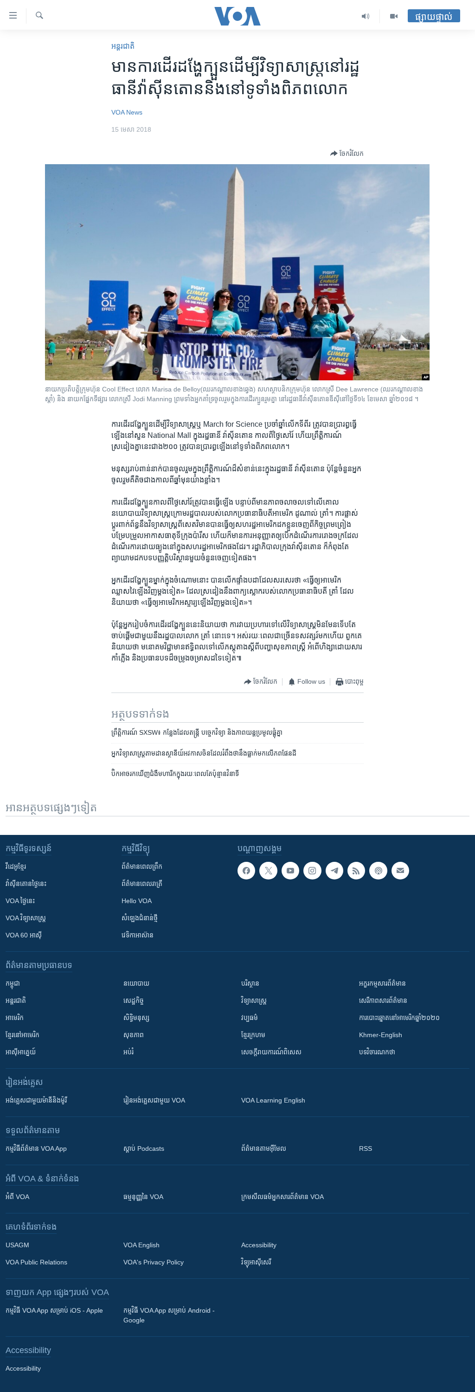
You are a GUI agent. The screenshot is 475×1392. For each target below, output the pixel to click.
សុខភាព (133, 1035)
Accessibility (258, 1245)
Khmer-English (380, 1035)
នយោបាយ (136, 983)
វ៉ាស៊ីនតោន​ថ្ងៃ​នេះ (26, 883)
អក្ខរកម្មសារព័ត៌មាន (382, 983)
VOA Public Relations (36, 1262)
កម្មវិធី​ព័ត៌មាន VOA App (36, 1148)
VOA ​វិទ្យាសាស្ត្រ (26, 918)
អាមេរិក (15, 1017)
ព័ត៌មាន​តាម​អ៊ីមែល (263, 1148)
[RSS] (356, 870)
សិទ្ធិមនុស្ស (136, 1017)
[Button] (347, 153)
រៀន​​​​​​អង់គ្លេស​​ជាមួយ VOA (154, 1100)
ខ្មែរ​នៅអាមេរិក (22, 1035)
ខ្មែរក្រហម (253, 1035)
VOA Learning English (273, 1100)
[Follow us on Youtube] (290, 870)
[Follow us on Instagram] (312, 870)
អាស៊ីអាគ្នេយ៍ (21, 1052)
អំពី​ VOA (17, 1196)
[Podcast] (378, 870)
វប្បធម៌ (249, 1017)
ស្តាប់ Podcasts (143, 1148)
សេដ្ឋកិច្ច (133, 1000)
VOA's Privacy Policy (153, 1262)
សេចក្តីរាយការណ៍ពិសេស (271, 1052)
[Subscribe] (400, 870)
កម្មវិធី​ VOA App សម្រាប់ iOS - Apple (54, 1310)
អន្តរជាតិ (123, 46)
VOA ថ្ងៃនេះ (20, 900)
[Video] (394, 16)
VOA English (141, 1245)
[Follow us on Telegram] (334, 870)
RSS (365, 1148)
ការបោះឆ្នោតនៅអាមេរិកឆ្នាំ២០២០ (399, 1017)
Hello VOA (137, 900)
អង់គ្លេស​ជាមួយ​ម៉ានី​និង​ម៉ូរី (36, 1100)
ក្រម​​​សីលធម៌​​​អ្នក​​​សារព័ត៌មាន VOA (282, 1196)
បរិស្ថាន (250, 983)
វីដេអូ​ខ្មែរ (16, 866)
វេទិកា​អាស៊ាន (138, 935)
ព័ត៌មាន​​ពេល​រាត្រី (142, 883)
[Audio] (366, 16)
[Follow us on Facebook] (246, 870)
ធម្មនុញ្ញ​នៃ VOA (143, 1196)
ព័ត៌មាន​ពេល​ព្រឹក (142, 866)
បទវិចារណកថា (377, 1052)
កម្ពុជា (13, 983)
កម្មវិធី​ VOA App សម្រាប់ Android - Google (169, 1315)
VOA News (126, 112)
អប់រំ (128, 1052)
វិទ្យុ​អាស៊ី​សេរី (256, 1262)
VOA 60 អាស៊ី (24, 935)
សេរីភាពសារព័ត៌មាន (383, 1000)
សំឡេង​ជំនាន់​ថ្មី (140, 918)
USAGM (17, 1245)
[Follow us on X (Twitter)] (268, 870)
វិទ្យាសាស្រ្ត (254, 1000)
